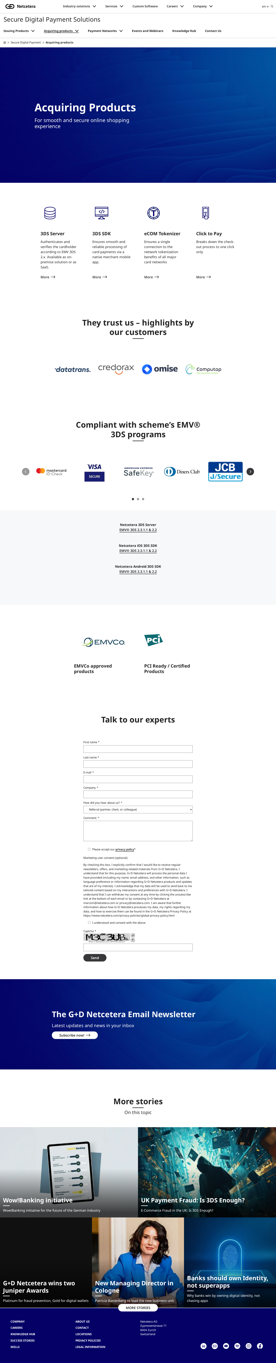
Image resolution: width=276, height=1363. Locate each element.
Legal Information (90, 1347)
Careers (172, 6)
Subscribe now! (71, 1035)
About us (82, 1321)
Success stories (23, 1340)
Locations (83, 1334)
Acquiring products (58, 31)
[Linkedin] (204, 1346)
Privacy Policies (88, 1340)
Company (200, 6)
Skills (15, 1347)
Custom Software (145, 6)
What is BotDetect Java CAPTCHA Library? (107, 942)
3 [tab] (143, 499)
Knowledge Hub (184, 31)
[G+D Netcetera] (5, 42)
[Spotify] (237, 1346)
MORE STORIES (138, 1307)
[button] (73, 369)
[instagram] (249, 1346)
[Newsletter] (215, 1346)
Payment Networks (102, 31)
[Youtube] (226, 1346)
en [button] (264, 6)
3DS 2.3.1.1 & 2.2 (138, 529)
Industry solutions (76, 6)
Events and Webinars (147, 31)
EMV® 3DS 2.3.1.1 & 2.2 (138, 550)
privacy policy (124, 849)
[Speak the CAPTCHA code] (133, 940)
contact (82, 1328)
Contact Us (213, 31)
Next (250, 471)
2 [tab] (138, 499)
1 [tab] (133, 499)
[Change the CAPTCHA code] (133, 935)
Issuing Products (16, 31)
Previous (25, 471)
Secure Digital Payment (26, 42)
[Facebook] (260, 1346)
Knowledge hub (23, 1334)
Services (111, 6)
